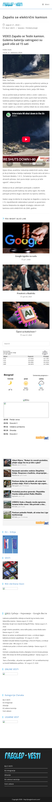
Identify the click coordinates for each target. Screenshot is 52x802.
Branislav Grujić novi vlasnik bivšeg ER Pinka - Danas (21, 624)
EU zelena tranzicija (9, 708)
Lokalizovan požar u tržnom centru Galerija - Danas (21, 646)
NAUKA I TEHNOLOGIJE (28, 28)
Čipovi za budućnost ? (26, 331)
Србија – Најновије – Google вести (29, 613)
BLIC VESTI (10, 28)
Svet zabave (7, 711)
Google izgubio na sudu (26, 256)
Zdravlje (5, 705)
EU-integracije (7, 703)
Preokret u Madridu (26, 293)
